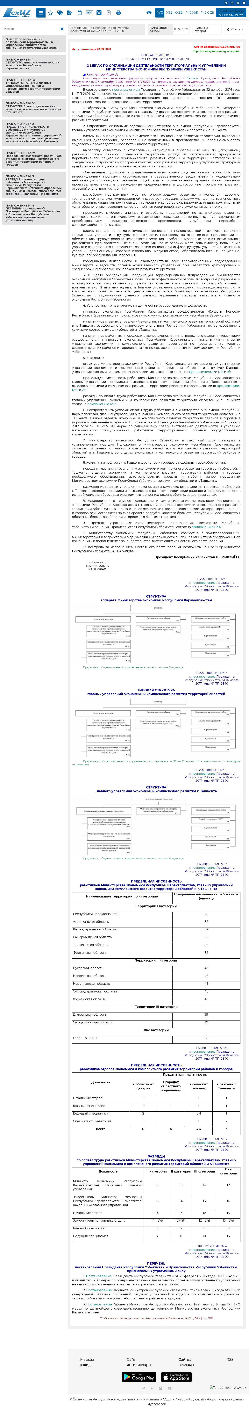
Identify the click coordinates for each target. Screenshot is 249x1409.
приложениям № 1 (204, 372)
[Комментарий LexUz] (70, 13)
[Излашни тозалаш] (62, 29)
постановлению (203, 583)
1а (221, 372)
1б (228, 372)
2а (83, 390)
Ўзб (169, 12)
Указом (194, 78)
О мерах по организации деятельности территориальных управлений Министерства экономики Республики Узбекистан (32, 43)
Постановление (99, 1276)
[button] (34, 43)
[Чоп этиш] (118, 13)
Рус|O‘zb (207, 12)
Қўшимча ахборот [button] (201, 29)
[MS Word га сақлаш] (99, 13)
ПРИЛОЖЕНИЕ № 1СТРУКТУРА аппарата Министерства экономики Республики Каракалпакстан (32, 64)
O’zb (179, 12)
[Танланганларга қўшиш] (50, 13)
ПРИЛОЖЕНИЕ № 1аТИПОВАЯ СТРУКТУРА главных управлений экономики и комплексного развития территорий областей (33, 85)
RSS (230, 1359)
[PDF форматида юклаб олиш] (109, 13)
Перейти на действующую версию (216, 51)
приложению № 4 (206, 527)
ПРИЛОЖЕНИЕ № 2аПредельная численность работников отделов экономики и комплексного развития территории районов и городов (34, 158)
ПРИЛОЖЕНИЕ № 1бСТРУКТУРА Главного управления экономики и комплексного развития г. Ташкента (33, 108)
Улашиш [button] (237, 29)
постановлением (126, 89)
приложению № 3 (101, 404)
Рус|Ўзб (192, 12)
